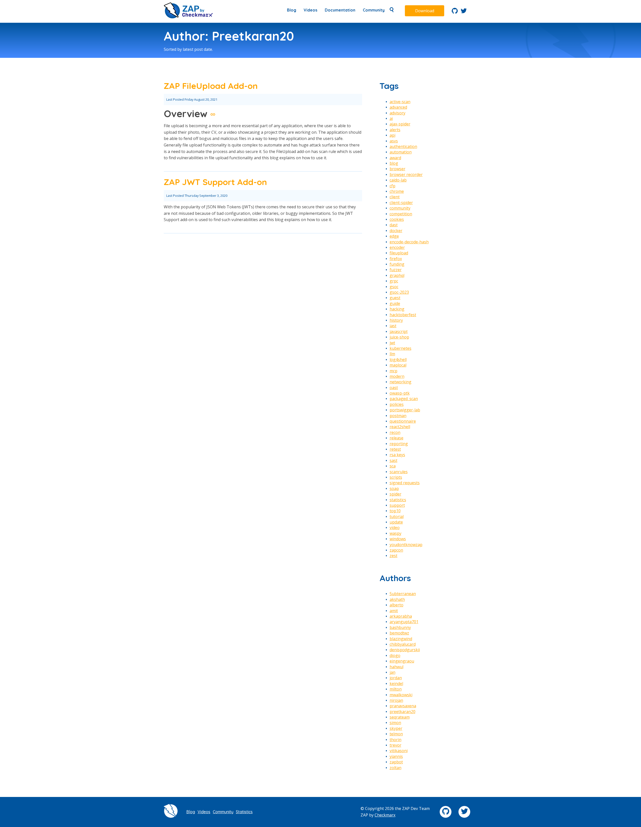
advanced (398, 107)
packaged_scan (404, 398)
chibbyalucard (403, 644)
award (395, 157)
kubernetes (400, 348)
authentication (403, 146)
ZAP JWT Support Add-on (215, 182)
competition (401, 214)
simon (395, 722)
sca (393, 466)
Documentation (340, 10)
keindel (396, 683)
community (400, 208)
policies (397, 404)
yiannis (396, 756)
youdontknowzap (406, 544)
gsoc (394, 286)
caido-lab (398, 180)
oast (394, 387)
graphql (397, 275)
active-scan (400, 101)
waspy (395, 533)
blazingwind (401, 638)
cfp (392, 186)
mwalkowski (401, 695)
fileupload (399, 253)
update (396, 522)
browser (397, 169)
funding (397, 264)
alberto (396, 605)
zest (393, 555)
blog (394, 163)
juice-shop (399, 337)
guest (395, 297)
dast (394, 225)
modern (397, 376)
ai (391, 118)
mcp (393, 371)
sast (393, 460)
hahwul (396, 667)
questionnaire (403, 421)
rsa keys (397, 454)
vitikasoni (399, 750)
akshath (397, 599)
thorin (395, 739)
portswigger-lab (405, 410)
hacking (397, 309)
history (396, 320)
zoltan (395, 767)
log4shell (398, 359)
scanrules (399, 471)
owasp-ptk (400, 393)
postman (398, 415)
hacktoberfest (403, 314)
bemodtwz (399, 633)
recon (395, 432)
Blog (291, 10)
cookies (397, 219)
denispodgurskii (405, 649)
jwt (392, 343)
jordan (396, 678)
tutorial (397, 516)
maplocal (398, 365)
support (397, 505)
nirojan (396, 700)
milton (396, 689)
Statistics (244, 811)
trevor (395, 745)
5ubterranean (403, 593)
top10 (395, 511)
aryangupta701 (404, 621)
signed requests (405, 482)
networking (400, 382)
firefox (396, 258)
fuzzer (396, 269)
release (396, 438)
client (395, 197)
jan (392, 672)
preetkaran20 (402, 711)
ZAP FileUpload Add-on (211, 85)
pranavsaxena (403, 706)
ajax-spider (400, 124)
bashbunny (400, 627)
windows (398, 539)
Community (374, 10)
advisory (397, 113)
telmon (396, 734)
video (395, 527)
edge (394, 236)
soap (394, 488)
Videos (310, 10)
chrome (397, 191)
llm (392, 354)
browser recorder (406, 174)
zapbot (396, 762)
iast (393, 325)
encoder (397, 247)
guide (395, 303)
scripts (396, 477)
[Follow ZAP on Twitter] (464, 12)
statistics (398, 500)
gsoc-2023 (399, 292)
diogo (395, 655)
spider (395, 494)
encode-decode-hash (409, 242)
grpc (394, 281)
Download (424, 11)
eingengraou (402, 661)
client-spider (401, 202)
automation (401, 152)
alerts (395, 129)
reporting (399, 443)
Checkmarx (385, 815)
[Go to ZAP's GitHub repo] (455, 12)
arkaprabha (401, 616)
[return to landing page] (188, 17)
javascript (399, 331)
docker (396, 230)
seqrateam (400, 717)
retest (395, 449)
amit (394, 610)
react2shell (400, 426)
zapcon (396, 550)
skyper (396, 728)
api (392, 135)
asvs (394, 141)
